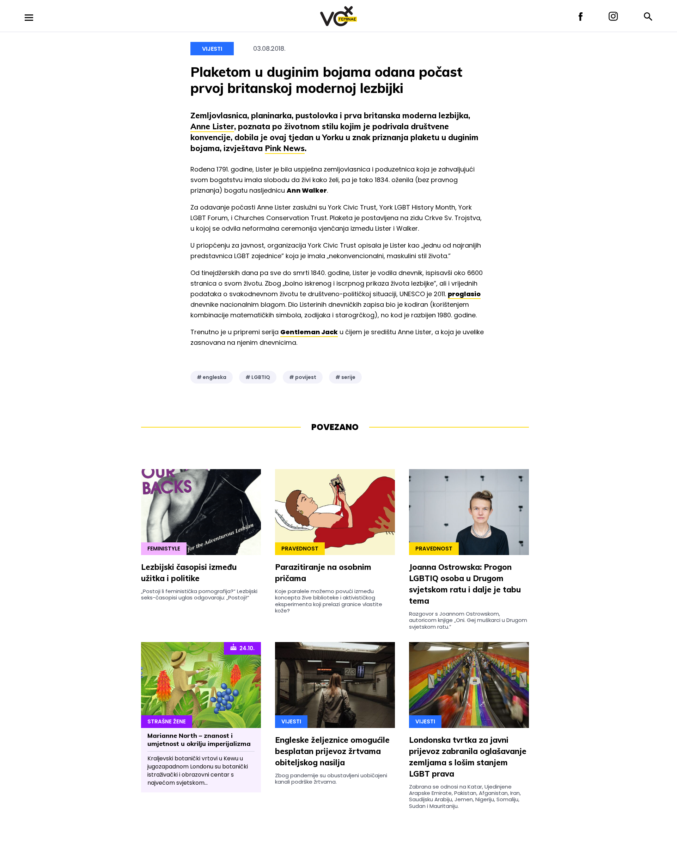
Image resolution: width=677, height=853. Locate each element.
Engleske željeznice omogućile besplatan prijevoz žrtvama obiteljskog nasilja (332, 751)
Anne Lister (212, 126)
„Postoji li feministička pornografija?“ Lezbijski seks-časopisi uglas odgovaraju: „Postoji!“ (199, 594)
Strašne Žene (166, 721)
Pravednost (299, 548)
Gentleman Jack (309, 332)
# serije (345, 377)
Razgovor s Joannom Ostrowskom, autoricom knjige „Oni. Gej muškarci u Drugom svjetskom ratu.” (468, 620)
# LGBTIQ (257, 377)
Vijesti (212, 49)
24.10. (246, 648)
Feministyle (163, 548)
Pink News (285, 148)
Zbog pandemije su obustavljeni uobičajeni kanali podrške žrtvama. (331, 778)
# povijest (302, 377)
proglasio (464, 293)
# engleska (211, 377)
